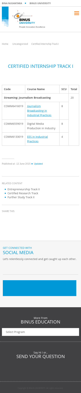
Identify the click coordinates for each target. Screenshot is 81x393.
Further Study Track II (21, 197)
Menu (76, 13)
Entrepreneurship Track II (24, 189)
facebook (5, 218)
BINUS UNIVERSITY (40, 3)
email (34, 218)
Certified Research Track (23, 193)
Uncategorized (20, 43)
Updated (38, 163)
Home (5, 43)
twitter (15, 218)
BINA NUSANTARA (12, 3)
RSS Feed (25, 267)
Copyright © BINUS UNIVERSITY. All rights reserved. (40, 388)
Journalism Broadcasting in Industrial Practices (39, 110)
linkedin (24, 218)
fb (6, 267)
